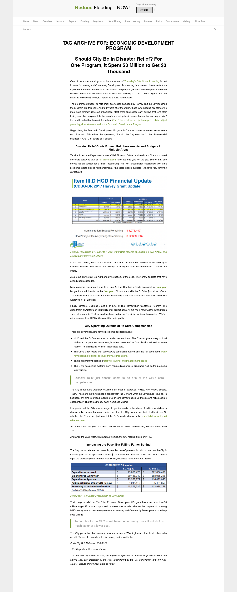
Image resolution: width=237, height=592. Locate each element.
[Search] (214, 29)
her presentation (107, 159)
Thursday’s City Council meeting (141, 81)
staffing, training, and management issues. (126, 360)
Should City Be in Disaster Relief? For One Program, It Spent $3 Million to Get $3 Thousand (118, 65)
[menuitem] (26, 21)
